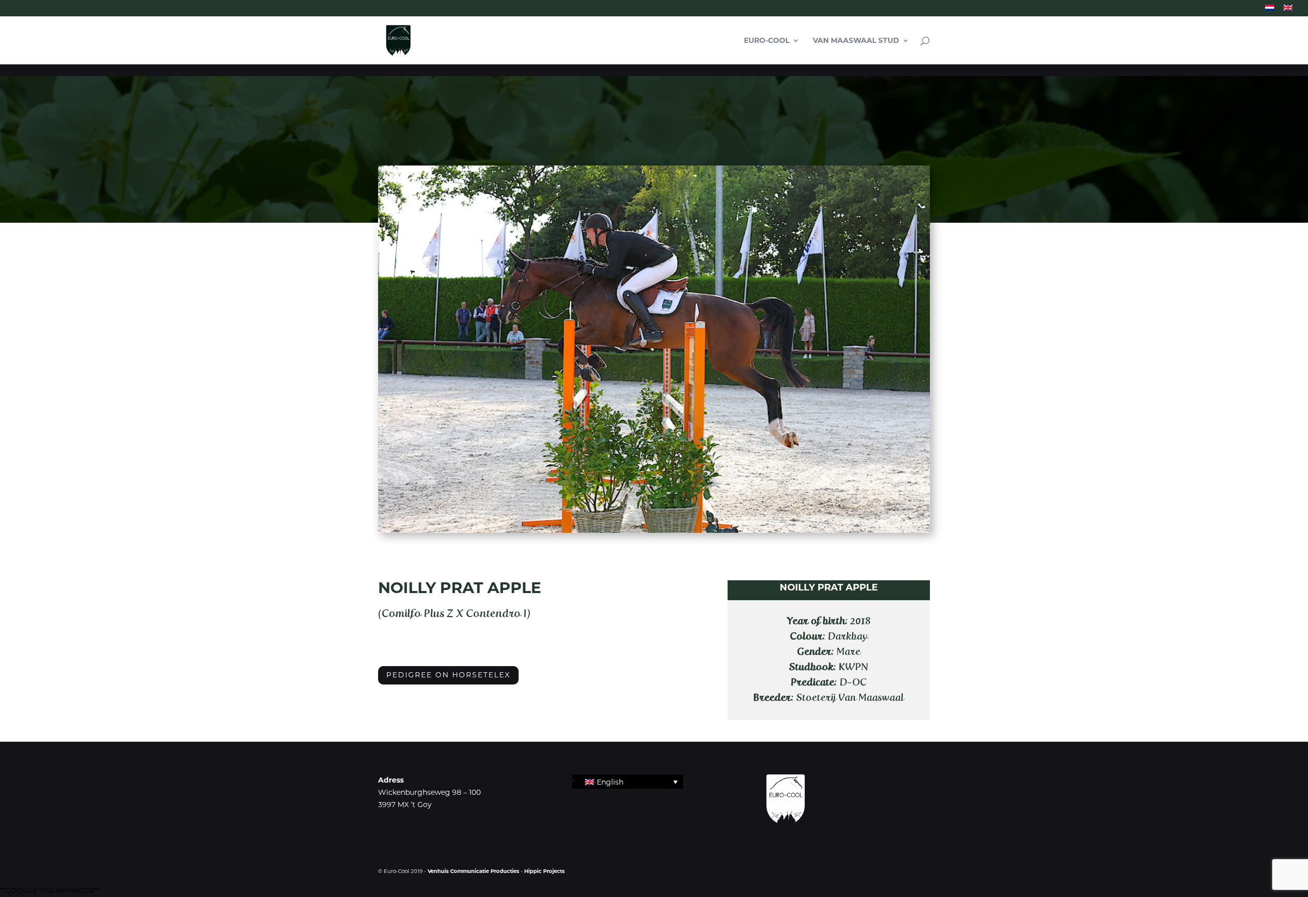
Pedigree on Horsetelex (448, 674)
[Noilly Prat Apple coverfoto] (654, 530)
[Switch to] (1269, 10)
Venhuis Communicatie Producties (474, 871)
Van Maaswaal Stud (856, 41)
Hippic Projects (544, 871)
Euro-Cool (766, 41)
